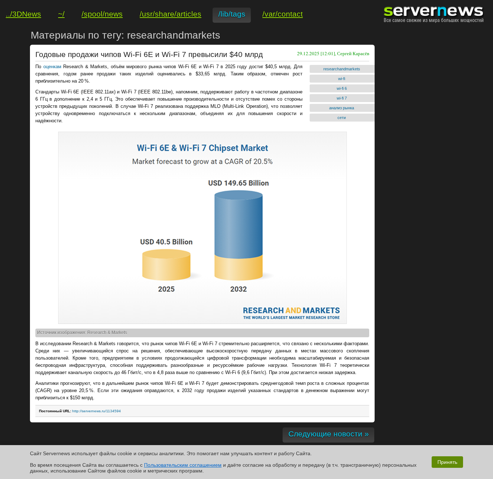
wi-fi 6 (342, 88)
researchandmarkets (341, 69)
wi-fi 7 (342, 98)
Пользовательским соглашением (183, 465)
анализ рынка (341, 108)
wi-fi (341, 78)
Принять (447, 462)
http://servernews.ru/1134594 (96, 411)
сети (341, 117)
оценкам (52, 66)
